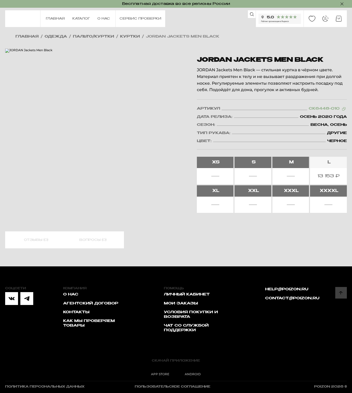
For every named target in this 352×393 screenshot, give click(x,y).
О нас (70, 294)
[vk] (11, 298)
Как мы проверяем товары (89, 323)
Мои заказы (181, 303)
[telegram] (26, 298)
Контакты (76, 312)
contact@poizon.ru (292, 298)
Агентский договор (90, 303)
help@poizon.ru (286, 289)
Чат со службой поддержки (186, 328)
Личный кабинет (187, 294)
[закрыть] (342, 4)
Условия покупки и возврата (191, 314)
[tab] (36, 240)
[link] (312, 19)
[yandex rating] (279, 19)
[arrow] (341, 293)
